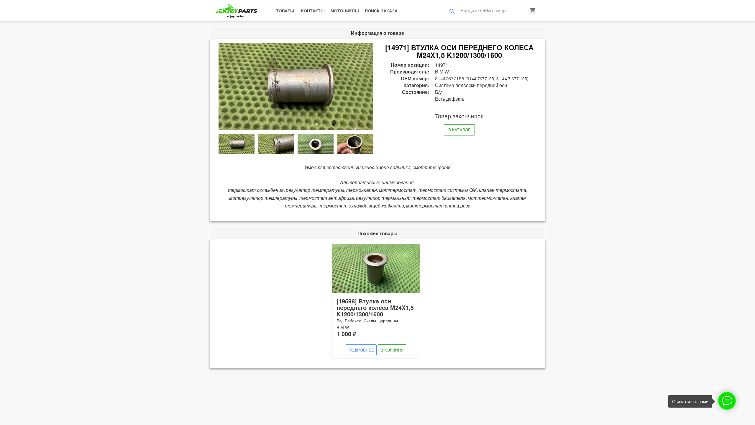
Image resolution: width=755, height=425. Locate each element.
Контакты (313, 11)
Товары (285, 11)
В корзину (391, 350)
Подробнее (361, 350)
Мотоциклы (345, 11)
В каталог (459, 130)
